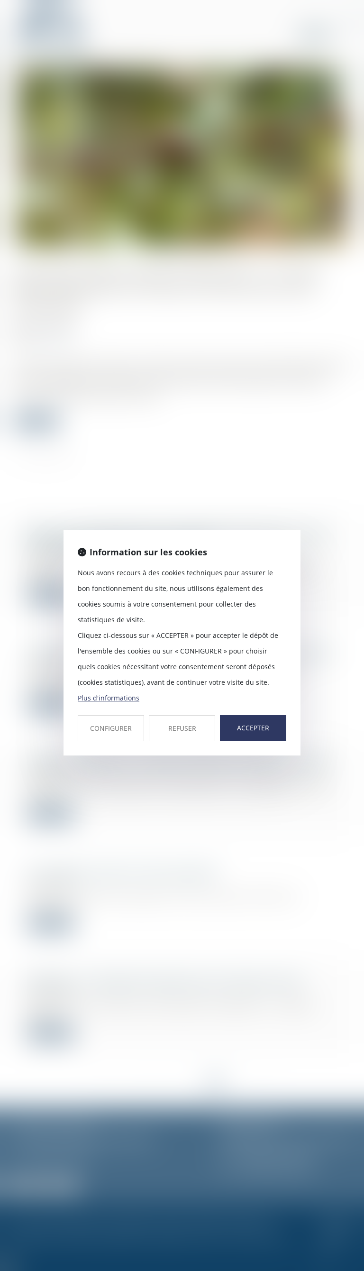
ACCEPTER (253, 727)
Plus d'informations (108, 697)
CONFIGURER (111, 728)
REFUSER (182, 728)
